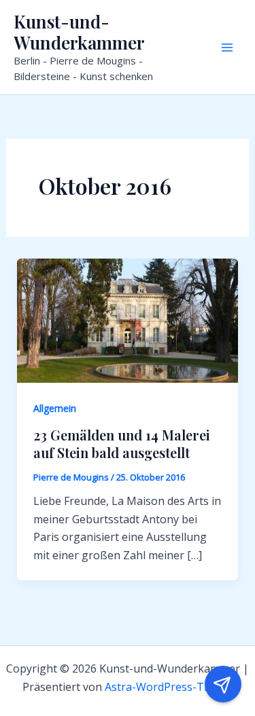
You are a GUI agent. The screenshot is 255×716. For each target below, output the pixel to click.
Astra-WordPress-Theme (169, 686)
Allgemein (54, 408)
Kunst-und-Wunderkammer (79, 32)
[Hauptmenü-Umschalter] (227, 47)
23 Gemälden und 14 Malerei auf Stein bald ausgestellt (121, 443)
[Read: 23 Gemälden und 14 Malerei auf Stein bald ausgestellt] (128, 319)
